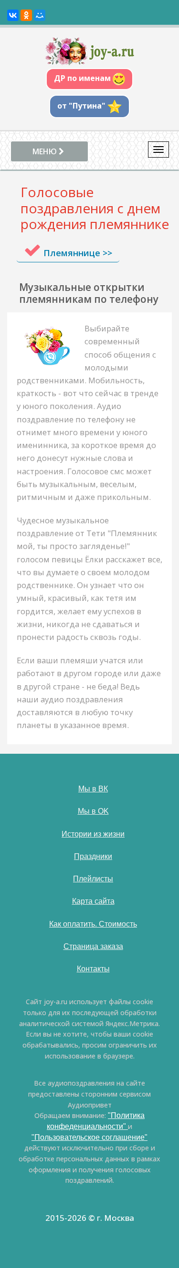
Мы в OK (93, 811)
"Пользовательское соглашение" (89, 1137)
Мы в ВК (93, 789)
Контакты (93, 969)
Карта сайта (93, 901)
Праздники (93, 856)
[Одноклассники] (26, 15)
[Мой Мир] (39, 15)
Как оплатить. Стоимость (93, 924)
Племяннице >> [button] (77, 253)
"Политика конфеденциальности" (96, 1120)
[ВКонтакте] (13, 15)
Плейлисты (93, 879)
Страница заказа (93, 946)
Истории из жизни (93, 834)
